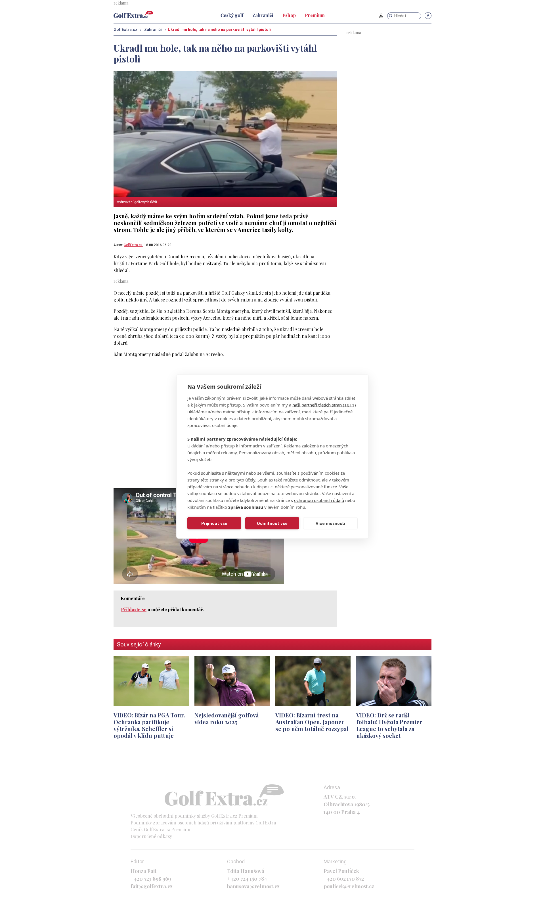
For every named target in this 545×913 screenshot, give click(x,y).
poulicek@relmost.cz (349, 886)
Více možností (330, 523)
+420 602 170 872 (344, 878)
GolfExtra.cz (133, 245)
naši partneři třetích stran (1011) (324, 405)
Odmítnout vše (272, 523)
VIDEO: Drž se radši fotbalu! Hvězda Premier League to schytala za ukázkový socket (389, 725)
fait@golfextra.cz (152, 886)
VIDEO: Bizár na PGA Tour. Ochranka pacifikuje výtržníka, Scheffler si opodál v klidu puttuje (149, 725)
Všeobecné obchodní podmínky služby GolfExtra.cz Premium (194, 816)
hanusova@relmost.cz (253, 886)
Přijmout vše (214, 523)
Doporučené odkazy (151, 836)
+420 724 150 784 (247, 878)
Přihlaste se (133, 609)
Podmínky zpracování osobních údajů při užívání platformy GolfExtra (203, 823)
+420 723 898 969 (151, 878)
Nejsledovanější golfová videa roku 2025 (226, 718)
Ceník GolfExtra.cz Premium (160, 829)
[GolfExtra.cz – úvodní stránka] (133, 14)
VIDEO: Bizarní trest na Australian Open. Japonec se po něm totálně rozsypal (312, 721)
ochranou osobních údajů (319, 500)
